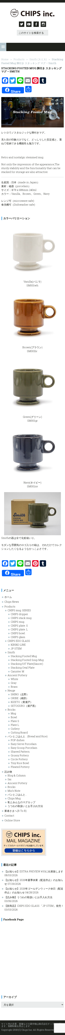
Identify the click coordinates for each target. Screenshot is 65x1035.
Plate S (15, 721)
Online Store (12, 820)
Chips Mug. (14, 798)
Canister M (17, 671)
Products (9, 606)
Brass (14, 686)
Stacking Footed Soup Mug (27, 660)
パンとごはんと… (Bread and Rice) (27, 736)
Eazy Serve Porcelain (24, 744)
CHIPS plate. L (19, 629)
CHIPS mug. (18, 621)
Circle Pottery (19, 759)
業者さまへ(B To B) (15, 810)
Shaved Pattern (20, 751)
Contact (9, 815)
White (14, 679)
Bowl (14, 717)
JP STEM (16, 648)
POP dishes (17, 740)
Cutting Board (19, 732)
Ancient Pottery (17, 675)
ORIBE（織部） (20, 698)
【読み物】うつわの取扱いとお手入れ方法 (28, 897)
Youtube (29, 24)
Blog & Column (17, 775)
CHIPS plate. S (19, 625)
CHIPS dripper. (19, 614)
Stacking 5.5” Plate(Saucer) (27, 663)
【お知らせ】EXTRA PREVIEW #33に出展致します (33, 871)
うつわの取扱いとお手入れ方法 (25, 806)
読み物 (8, 771)
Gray (13, 682)
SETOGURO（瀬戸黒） (24, 705)
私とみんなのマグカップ (21, 802)
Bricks (11, 709)
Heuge (11, 690)
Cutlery (15, 728)
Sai (9, 779)
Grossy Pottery (20, 755)
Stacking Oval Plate (23, 667)
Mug (13, 713)
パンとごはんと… (17, 794)
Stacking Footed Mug (24, 656)
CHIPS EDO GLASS (19, 640)
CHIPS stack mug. (21, 618)
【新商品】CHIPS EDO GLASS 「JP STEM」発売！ (34, 905)
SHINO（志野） (20, 694)
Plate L (15, 724)
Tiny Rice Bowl (20, 763)
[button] (3, 47)
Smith (11, 652)
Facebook (36, 24)
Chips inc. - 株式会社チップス (32, 13)
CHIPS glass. (18, 637)
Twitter (21, 24)
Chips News (11, 601)
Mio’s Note (14, 790)
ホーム (8, 597)
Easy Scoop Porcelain (24, 747)
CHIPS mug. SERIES (19, 610)
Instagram (43, 24)
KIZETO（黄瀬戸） (22, 702)
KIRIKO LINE (18, 644)
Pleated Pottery (20, 766)
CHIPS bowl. (18, 633)
